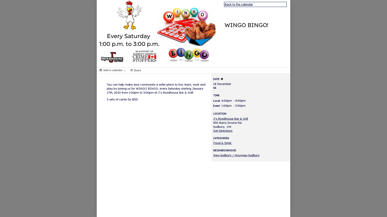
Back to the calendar (239, 4)
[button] (222, 79)
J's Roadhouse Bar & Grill (230, 119)
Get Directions (222, 131)
